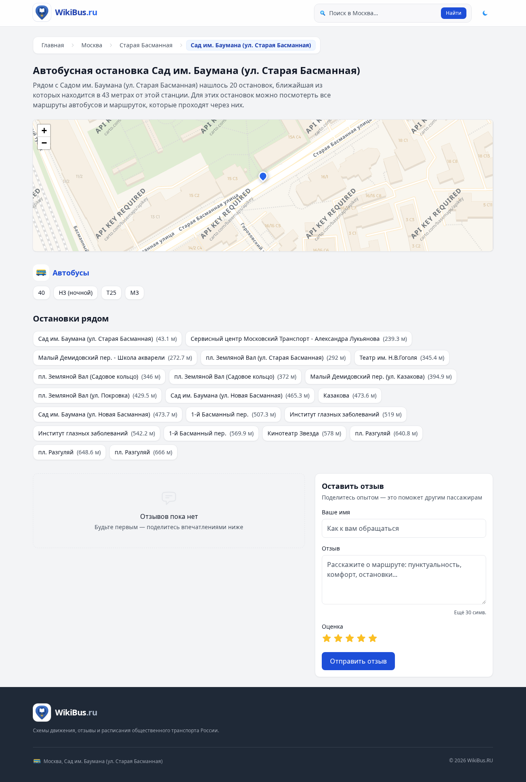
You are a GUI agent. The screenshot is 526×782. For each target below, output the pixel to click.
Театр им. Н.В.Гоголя (402, 357)
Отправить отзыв (358, 661)
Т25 (111, 292)
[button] (263, 178)
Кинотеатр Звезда (304, 433)
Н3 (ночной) (75, 292)
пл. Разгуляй (386, 433)
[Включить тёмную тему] (485, 13)
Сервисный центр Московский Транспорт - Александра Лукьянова (299, 338)
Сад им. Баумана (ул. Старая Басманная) (107, 338)
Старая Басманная (146, 45)
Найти (453, 12)
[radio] (327, 638)
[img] (263, 185)
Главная (53, 45)
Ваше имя (336, 512)
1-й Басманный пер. (233, 414)
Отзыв (331, 548)
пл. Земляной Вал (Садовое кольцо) (99, 376)
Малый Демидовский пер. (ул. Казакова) (381, 376)
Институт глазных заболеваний (345, 414)
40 (41, 292)
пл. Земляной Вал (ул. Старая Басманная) (276, 357)
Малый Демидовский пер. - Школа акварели (115, 357)
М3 (134, 292)
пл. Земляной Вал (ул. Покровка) (97, 395)
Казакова (349, 395)
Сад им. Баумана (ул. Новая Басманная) (240, 395)
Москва (91, 45)
